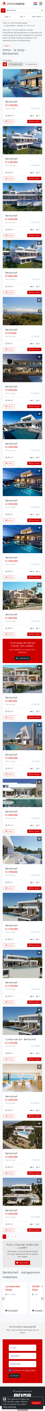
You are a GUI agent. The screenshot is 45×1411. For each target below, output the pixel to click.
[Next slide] (39, 83)
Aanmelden (24, 1263)
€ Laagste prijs (31, 64)
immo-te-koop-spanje (18, 23)
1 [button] (4, 1237)
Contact (10, 121)
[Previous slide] (5, 83)
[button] (35, 3)
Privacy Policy (30, 1370)
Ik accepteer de (24, 1370)
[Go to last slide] (3, 1298)
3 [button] (11, 1237)
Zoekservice (24, 658)
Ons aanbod (13, 1310)
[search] (3, 10)
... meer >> (7, 46)
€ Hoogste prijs (15, 64)
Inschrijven (14, 1376)
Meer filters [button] (37, 17)
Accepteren (36, 1403)
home (5, 23)
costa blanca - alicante (14, 25)
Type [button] (7, 17)
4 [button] (15, 1237)
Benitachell (11, 101)
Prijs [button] (22, 17)
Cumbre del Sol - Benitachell (20, 1039)
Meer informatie (9, 1407)
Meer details (35, 121)
